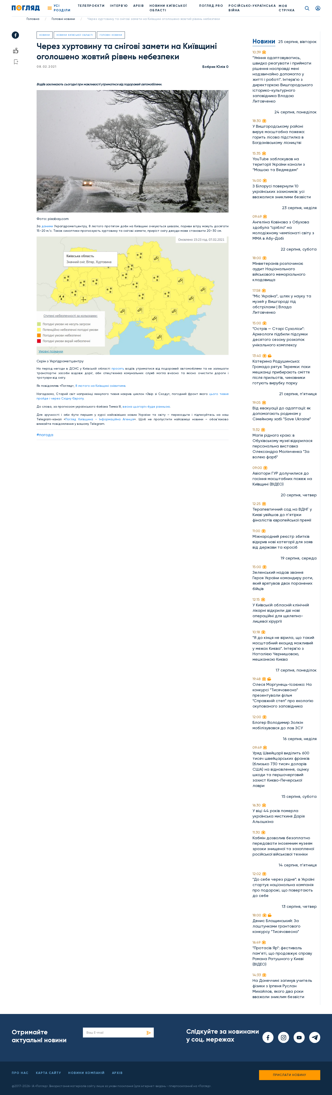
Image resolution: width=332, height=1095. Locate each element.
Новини (44, 35)
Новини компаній (86, 1073)
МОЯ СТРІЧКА (287, 8)
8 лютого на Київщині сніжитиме (100, 385)
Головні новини (63, 19)
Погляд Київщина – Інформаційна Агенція (99, 419)
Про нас (20, 1073)
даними (47, 226)
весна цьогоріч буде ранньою (146, 406)
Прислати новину (289, 1075)
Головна (33, 19)
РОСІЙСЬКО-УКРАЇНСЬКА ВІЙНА (252, 8)
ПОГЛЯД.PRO (211, 6)
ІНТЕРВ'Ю (119, 6)
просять (118, 368)
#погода (45, 434)
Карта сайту (48, 1073)
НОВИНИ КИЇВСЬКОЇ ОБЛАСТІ (168, 8)
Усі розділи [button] (62, 8)
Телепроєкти (91, 6)
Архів (138, 6)
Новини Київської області (74, 35)
